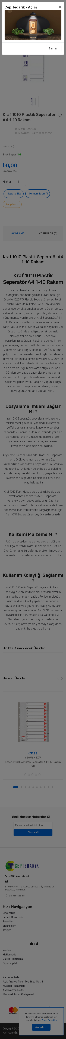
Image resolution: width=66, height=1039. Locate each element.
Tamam (53, 48)
